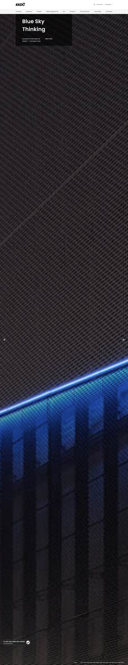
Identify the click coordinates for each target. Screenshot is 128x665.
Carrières (109, 11)
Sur (64, 11)
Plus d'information (8, 643)
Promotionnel (84, 11)
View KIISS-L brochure (28, 39)
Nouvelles (98, 11)
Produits (18, 11)
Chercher (99, 4)
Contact (72, 11)
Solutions (29, 11)
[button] (4, 339)
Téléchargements (52, 11)
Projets (39, 11)
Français (108, 4)
